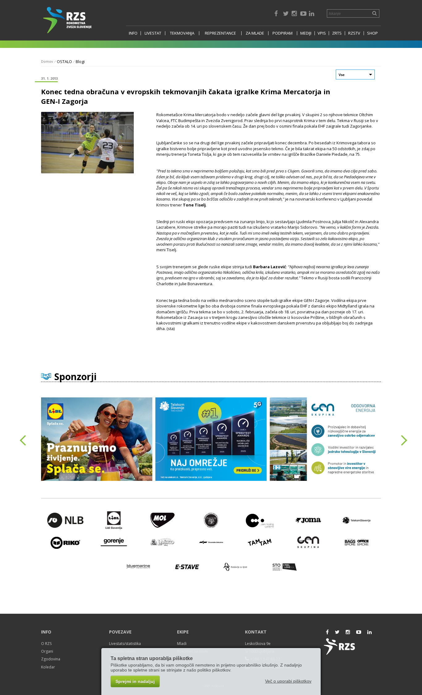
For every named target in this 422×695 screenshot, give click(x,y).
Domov (47, 61)
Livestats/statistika (125, 643)
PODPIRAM (282, 33)
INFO (133, 33)
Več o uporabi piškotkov (288, 681)
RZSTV (354, 33)
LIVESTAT (153, 33)
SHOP (372, 33)
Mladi (182, 643)
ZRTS (337, 33)
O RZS (46, 643)
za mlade (255, 33)
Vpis (322, 33)
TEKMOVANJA (182, 33)
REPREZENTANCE (220, 33)
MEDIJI (305, 33)
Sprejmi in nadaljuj (135, 681)
